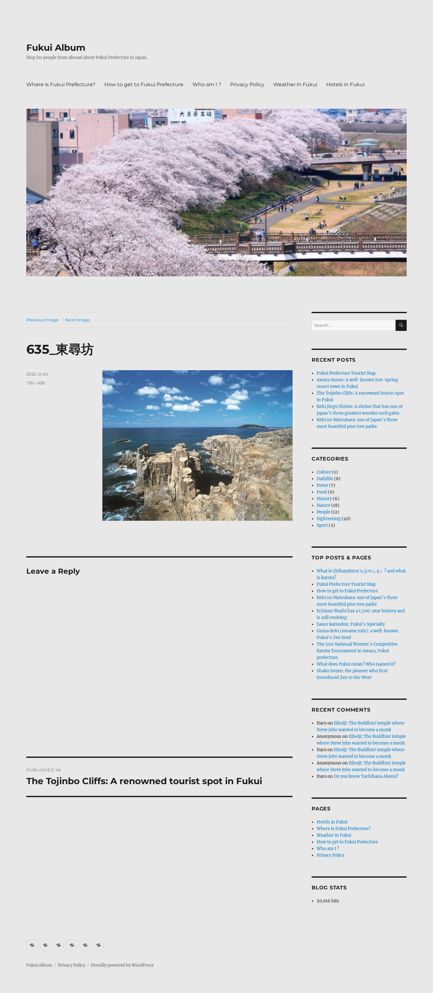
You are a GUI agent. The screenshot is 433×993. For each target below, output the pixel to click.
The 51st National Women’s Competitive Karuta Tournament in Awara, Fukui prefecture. (357, 651)
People (323, 512)
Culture (324, 472)
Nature (323, 505)
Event (322, 485)
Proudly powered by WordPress (122, 965)
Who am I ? (206, 84)
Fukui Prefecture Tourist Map (346, 373)
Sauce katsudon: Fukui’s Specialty (351, 624)
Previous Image (42, 319)
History (324, 498)
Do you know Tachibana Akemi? (366, 776)
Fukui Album (55, 47)
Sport (322, 525)
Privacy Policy (247, 84)
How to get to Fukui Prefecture (144, 84)
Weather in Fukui (295, 84)
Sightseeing (329, 518)
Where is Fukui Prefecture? (60, 84)
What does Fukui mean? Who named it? (356, 664)
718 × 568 (35, 382)
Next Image (77, 319)
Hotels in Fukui (345, 84)
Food (322, 492)
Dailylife (325, 478)
